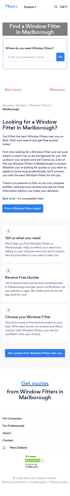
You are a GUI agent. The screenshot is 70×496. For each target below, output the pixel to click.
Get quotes (35, 383)
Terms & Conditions (14, 482)
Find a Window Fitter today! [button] (23, 208)
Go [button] (60, 57)
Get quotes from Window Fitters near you (35, 353)
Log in (63, 6)
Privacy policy (59, 482)
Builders (21, 105)
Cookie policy (38, 482)
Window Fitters (40, 105)
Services (8, 105)
